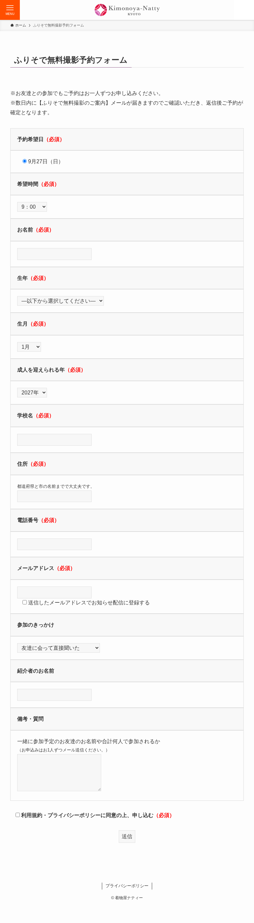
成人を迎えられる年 (41, 370)
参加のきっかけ (35, 625)
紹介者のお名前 (35, 671)
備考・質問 (30, 719)
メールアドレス (35, 568)
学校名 (25, 415)
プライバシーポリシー (127, 885)
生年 (22, 278)
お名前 (25, 229)
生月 (22, 324)
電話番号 (27, 520)
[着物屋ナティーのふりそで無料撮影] (127, 10)
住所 (22, 464)
